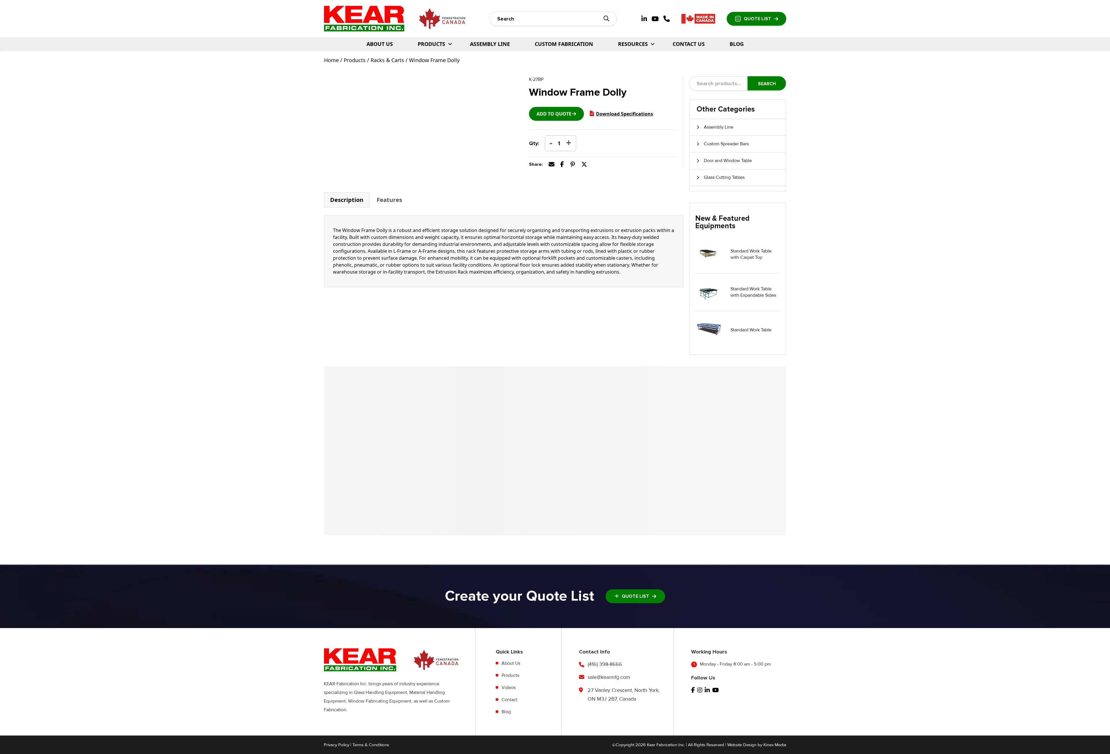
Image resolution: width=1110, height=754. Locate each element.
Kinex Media (774, 744)
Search (767, 84)
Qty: (534, 143)
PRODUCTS (431, 43)
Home (331, 60)
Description (346, 200)
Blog (737, 43)
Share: (536, 164)
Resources (633, 43)
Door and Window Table (728, 161)
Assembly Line (490, 43)
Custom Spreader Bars (726, 144)
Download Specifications (624, 114)
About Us (380, 43)
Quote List (757, 19)
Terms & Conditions (370, 744)
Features (389, 200)
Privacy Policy (336, 744)
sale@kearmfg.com (609, 677)
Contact (509, 700)
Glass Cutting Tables (724, 177)
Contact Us (689, 43)
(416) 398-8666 (605, 664)
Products (355, 60)
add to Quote (553, 114)
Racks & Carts (387, 60)
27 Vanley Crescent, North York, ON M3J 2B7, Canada (624, 694)
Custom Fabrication (564, 43)
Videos (509, 687)
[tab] (346, 199)
